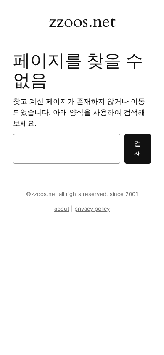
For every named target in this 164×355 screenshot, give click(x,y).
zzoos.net (82, 21)
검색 (137, 149)
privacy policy (92, 209)
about (61, 209)
